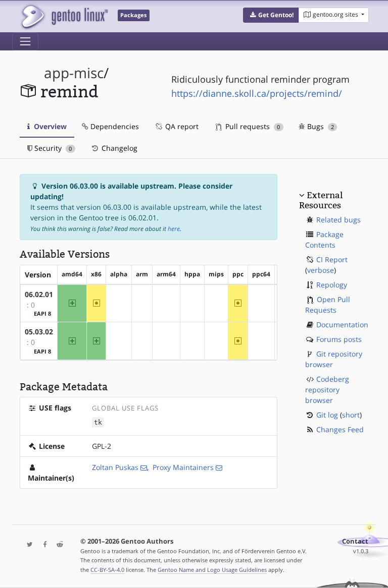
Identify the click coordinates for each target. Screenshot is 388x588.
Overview (49, 126)
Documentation (342, 324)
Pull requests (251, 126)
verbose (320, 270)
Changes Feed (340, 429)
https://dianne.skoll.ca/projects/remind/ (256, 93)
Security (52, 148)
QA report (181, 126)
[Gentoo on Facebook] (42, 545)
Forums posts (339, 339)
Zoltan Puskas (115, 467)
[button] (271, 15)
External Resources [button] (321, 200)
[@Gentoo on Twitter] (27, 545)
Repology (331, 284)
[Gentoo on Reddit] (57, 545)
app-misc (74, 73)
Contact (355, 541)
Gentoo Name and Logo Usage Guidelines (212, 569)
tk (98, 422)
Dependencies (113, 126)
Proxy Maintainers (183, 467)
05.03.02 (39, 331)
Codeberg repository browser (327, 389)
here (174, 228)
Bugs (319, 126)
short (351, 415)
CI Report (332, 259)
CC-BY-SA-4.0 (107, 569)
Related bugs (338, 219)
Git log (327, 415)
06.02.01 (39, 294)
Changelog (118, 148)
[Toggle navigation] (25, 41)
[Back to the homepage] (64, 16)
